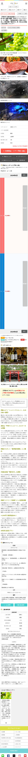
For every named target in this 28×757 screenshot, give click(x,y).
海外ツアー (20, 9)
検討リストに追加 (23, 13)
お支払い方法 (18, 743)
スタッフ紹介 (18, 731)
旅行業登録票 (18, 740)
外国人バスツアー (12, 9)
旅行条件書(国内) (4, 743)
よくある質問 (4, 746)
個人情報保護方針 (18, 737)
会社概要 (3, 731)
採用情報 (3, 734)
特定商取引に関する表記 (6, 737)
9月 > (24, 175)
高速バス (25, 9)
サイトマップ (18, 746)
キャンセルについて (5, 740)
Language (2, 4)
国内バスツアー (4, 9)
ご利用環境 (17, 734)
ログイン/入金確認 (14, 6)
